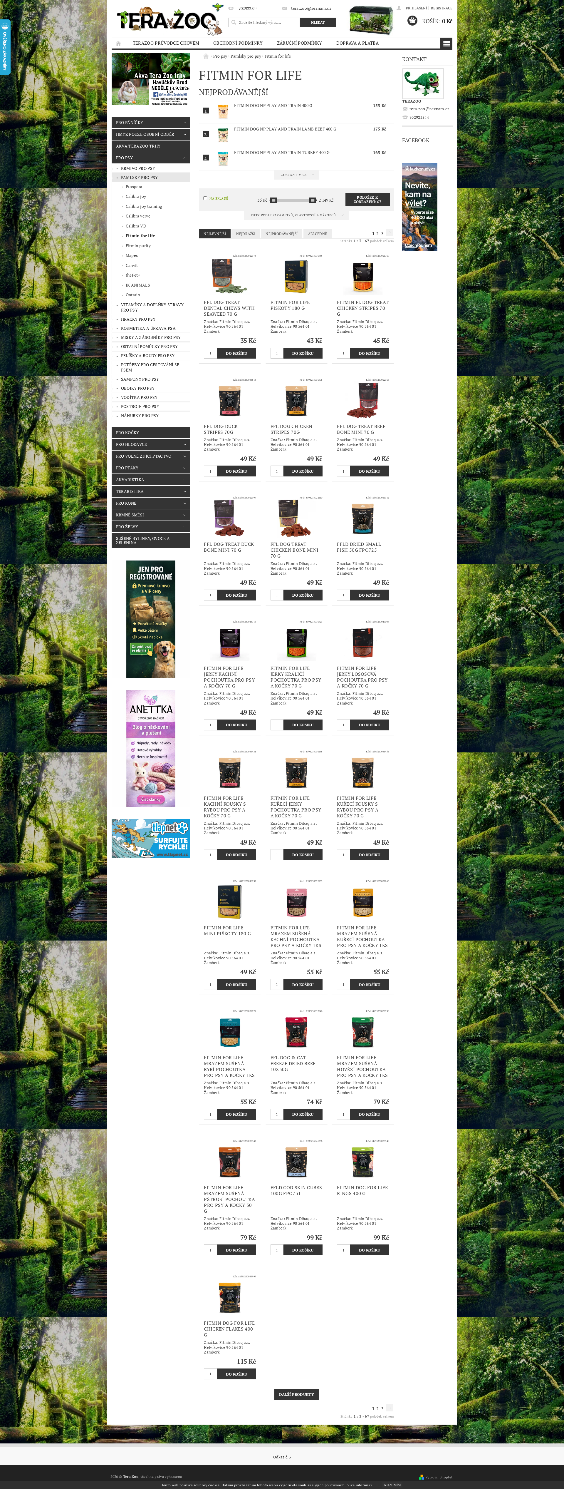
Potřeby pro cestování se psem (150, 367)
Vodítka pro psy (139, 397)
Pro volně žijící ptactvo (144, 456)
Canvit (132, 265)
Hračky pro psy (138, 319)
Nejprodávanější (282, 234)
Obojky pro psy (138, 388)
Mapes (132, 255)
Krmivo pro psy (138, 168)
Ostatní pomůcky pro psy (149, 346)
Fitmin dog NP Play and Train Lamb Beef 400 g (285, 129)
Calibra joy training (144, 206)
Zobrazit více (293, 175)
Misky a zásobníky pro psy (151, 337)
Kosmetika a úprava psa (148, 328)
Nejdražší (245, 234)
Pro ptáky (127, 468)
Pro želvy (127, 526)
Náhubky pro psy (140, 415)
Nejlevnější (215, 234)
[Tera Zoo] (170, 19)
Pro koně (126, 503)
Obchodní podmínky (238, 43)
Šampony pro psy (140, 379)
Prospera (134, 186)
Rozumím (392, 1485)
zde (376, 1485)
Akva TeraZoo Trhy (138, 146)
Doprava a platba (357, 43)
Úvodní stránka (119, 43)
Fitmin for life (140, 235)
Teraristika (130, 491)
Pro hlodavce (131, 444)
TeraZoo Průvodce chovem (166, 43)
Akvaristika (130, 479)
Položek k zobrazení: (368, 199)
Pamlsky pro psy (139, 177)
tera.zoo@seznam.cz (429, 108)
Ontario (133, 294)
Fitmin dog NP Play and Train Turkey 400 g (282, 152)
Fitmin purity (138, 245)
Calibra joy (136, 196)
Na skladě (218, 198)
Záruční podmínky (299, 43)
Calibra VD (136, 226)
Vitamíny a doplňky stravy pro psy (152, 307)
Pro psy (124, 157)
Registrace (441, 8)
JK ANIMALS (138, 285)
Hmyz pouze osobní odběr (145, 134)
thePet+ (133, 275)
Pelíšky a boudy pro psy (147, 355)
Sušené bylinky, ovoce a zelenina (143, 540)
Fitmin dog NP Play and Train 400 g (273, 105)
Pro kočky (127, 432)
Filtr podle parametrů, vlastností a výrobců (294, 215)
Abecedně (317, 234)
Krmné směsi (130, 515)
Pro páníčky (129, 122)
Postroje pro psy (140, 406)
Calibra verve (138, 216)
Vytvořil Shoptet (438, 1477)
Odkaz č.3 (282, 1457)
